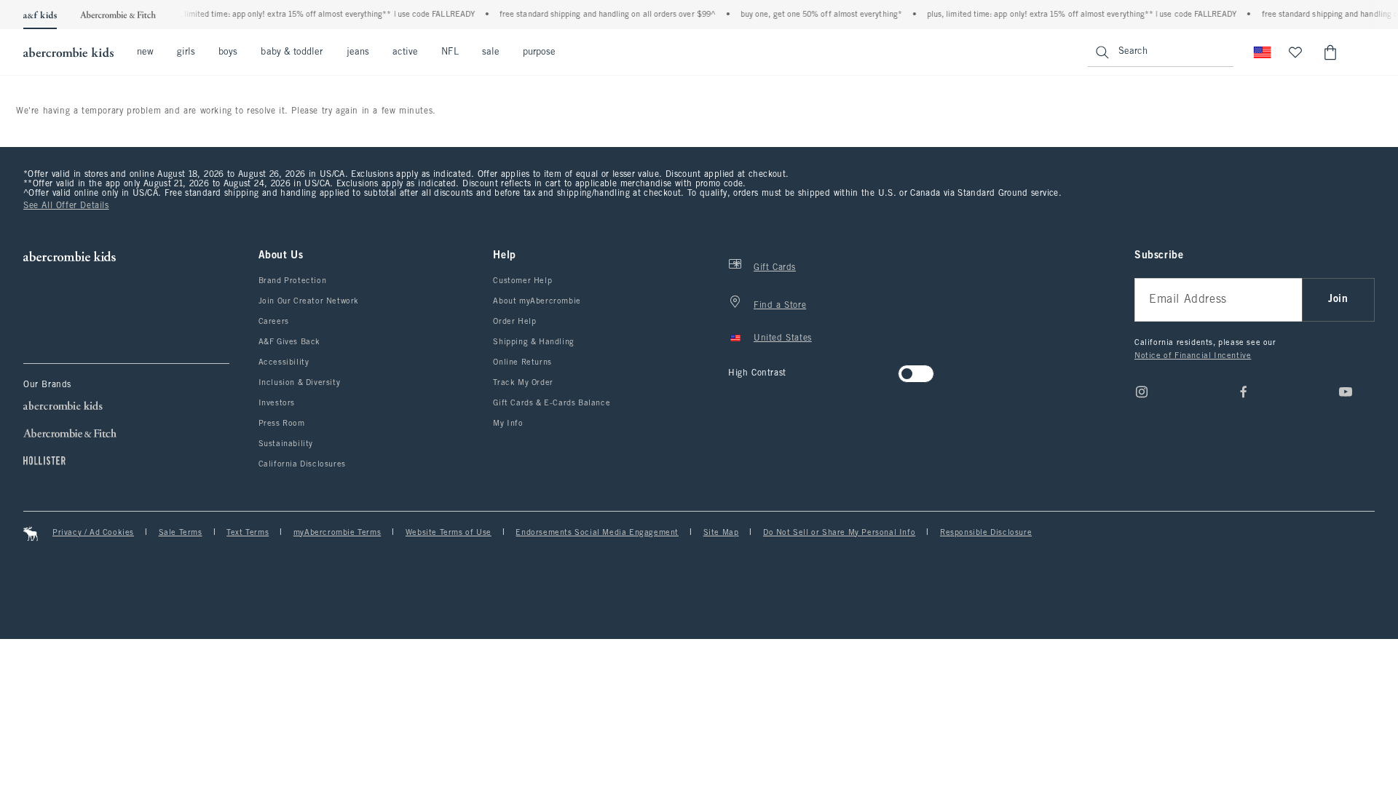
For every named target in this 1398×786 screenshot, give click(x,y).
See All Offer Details (66, 206)
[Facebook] (1243, 391)
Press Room (281, 423)
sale (490, 52)
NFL (449, 52)
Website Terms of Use (448, 532)
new (145, 52)
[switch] (733, 369)
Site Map (721, 532)
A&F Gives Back (289, 342)
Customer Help (522, 281)
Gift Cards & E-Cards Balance (551, 403)
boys (227, 52)
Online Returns (522, 362)
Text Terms (247, 532)
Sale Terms (180, 532)
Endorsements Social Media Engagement (597, 532)
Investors (276, 403)
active (405, 52)
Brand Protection (292, 281)
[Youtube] (1345, 391)
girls (186, 52)
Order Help (514, 321)
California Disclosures (302, 464)
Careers (273, 321)
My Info (508, 423)
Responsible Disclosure (986, 532)
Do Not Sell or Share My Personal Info (839, 532)
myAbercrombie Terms (337, 532)
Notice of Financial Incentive (1192, 356)
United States (783, 338)
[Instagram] (1141, 391)
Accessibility (283, 362)
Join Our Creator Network (308, 301)
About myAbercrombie (536, 301)
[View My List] (1295, 52)
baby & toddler (292, 52)
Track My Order (523, 382)
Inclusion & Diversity (299, 382)
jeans (358, 52)
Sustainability (285, 444)
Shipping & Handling (533, 342)
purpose (539, 52)
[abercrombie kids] (68, 52)
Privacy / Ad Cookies (93, 532)
